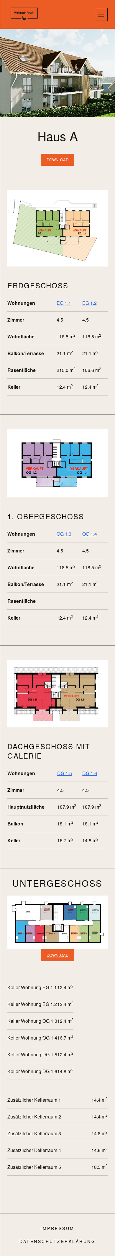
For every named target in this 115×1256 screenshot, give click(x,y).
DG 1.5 (64, 773)
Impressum (57, 1228)
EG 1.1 (64, 302)
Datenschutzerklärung (57, 1241)
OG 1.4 (89, 533)
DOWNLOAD (57, 160)
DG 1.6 (89, 773)
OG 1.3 (64, 533)
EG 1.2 (89, 302)
